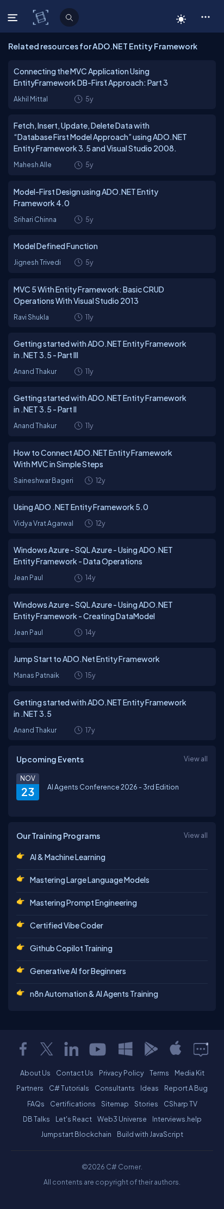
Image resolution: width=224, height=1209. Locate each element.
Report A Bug (186, 1088)
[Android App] (151, 1049)
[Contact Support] (201, 1049)
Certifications (73, 1103)
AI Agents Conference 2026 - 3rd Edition (113, 786)
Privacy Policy (121, 1072)
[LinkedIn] (71, 1049)
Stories (146, 1103)
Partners (29, 1088)
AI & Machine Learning (67, 857)
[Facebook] (22, 1049)
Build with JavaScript (150, 1134)
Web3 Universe (122, 1119)
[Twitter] (46, 1049)
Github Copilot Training (71, 948)
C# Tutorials (69, 1088)
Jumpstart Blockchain (76, 1134)
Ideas (149, 1088)
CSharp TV (180, 1103)
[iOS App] (176, 1049)
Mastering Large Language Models (90, 880)
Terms (159, 1072)
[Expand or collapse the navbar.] (14, 17)
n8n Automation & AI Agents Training (94, 993)
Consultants (115, 1088)
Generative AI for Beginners (78, 971)
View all (196, 758)
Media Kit (189, 1072)
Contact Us (75, 1072)
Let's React (73, 1119)
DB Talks (36, 1119)
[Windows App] (126, 1049)
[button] (205, 16)
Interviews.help (177, 1119)
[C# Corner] (41, 17)
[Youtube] (98, 1049)
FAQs (36, 1103)
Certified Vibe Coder (66, 925)
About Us (35, 1072)
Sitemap (115, 1103)
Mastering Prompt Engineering (83, 902)
